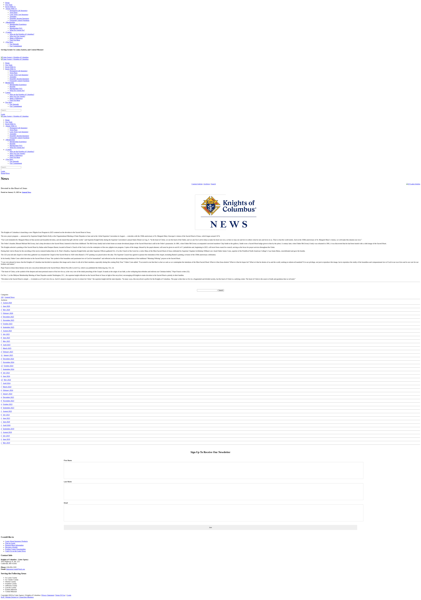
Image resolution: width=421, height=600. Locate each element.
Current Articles (197, 184)
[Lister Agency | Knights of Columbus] (15, 57)
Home (3, 173)
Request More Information (14, 545)
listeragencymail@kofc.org (15, 569)
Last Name (68, 482)
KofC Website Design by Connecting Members (17, 597)
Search (213, 184)
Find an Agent (10, 543)
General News (26, 192)
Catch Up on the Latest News (15, 551)
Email (66, 503)
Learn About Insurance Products (16, 541)
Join (210, 527)
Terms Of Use (60, 595)
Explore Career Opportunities (15, 549)
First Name (68, 460)
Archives (207, 184)
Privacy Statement (48, 595)
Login (3, 114)
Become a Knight (11, 547)
